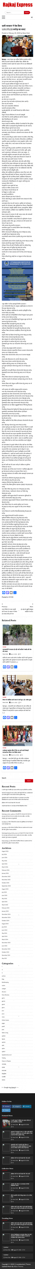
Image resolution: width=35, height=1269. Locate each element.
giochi (3, 1004)
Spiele (3, 1039)
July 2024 (4, 927)
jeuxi (3, 1013)
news (3, 1017)
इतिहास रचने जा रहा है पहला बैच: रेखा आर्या (11, 802)
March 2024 (5, 939)
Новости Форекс (6, 1061)
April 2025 (4, 901)
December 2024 (6, 914)
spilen (3, 1048)
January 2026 (5, 873)
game (3, 998)
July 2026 (4, 854)
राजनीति (3, 1077)
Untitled (6, 1247)
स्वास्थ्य (3, 1080)
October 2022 (5, 952)
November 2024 (6, 917)
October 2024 (5, 920)
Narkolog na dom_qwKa (8, 814)
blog (3, 979)
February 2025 (5, 908)
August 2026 (5, 851)
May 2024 (4, 933)
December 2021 (6, 955)
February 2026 (5, 870)
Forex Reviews (5, 995)
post (3, 1029)
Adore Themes (18, 1266)
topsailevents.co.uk (6, 1054)
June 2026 (4, 857)
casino (3, 985)
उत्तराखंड (10, 597)
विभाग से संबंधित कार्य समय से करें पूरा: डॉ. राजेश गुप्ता (17, 700)
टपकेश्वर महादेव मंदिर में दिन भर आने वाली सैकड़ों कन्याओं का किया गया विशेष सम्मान (16, 751)
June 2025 (4, 895)
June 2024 (4, 930)
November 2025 (6, 879)
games (3, 1001)
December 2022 (6, 949)
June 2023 (4, 946)
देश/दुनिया (4, 1073)
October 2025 (5, 882)
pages (3, 1023)
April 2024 (4, 936)
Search (4, 778)
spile (3, 1045)
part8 (3, 1026)
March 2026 (5, 867)
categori (4, 988)
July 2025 (4, 892)
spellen (4, 1036)
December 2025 (6, 876)
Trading (4, 1058)
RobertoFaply (5, 841)
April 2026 (4, 864)
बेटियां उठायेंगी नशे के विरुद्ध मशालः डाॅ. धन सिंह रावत (21, 1196)
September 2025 (6, 886)
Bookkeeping (5, 982)
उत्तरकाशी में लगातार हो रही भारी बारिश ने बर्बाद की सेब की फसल (17, 650)
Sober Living (5, 1032)
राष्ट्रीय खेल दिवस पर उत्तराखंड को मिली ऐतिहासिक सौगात (14, 805)
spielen (4, 1042)
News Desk (26, 33)
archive (4, 976)
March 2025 (5, 904)
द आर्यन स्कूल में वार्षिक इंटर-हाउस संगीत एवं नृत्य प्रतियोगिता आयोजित (17, 789)
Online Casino (5, 1020)
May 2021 (4, 958)
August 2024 (5, 923)
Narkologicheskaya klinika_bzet (10, 833)
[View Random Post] (31, 17)
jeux (3, 1010)
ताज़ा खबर (4, 1070)
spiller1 (3, 1051)
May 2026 (4, 860)
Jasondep (4, 827)
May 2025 (4, 898)
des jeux (4, 991)
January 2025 (5, 911)
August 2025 (5, 889)
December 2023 (6, 942)
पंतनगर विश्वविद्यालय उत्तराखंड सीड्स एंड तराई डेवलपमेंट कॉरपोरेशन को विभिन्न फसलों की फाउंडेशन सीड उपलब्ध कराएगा (21, 1236)
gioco (3, 1007)
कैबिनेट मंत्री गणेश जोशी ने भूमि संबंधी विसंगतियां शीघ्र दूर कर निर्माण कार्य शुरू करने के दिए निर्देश (21, 1207)
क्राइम (3, 1067)
